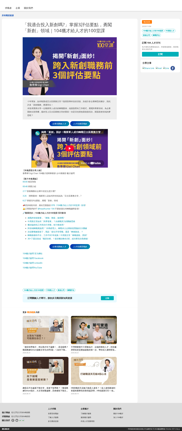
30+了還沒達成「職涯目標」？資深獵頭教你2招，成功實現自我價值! (58, 238)
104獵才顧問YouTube (32, 267)
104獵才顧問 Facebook (33, 258)
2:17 (24, 191)
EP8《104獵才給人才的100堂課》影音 (68, 205)
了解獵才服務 (86, 413)
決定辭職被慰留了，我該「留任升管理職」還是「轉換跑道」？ (55, 231)
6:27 (24, 200)
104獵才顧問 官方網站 (32, 253)
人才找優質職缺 (80, 123)
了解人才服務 (53, 417)
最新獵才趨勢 (86, 417)
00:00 (25, 181)
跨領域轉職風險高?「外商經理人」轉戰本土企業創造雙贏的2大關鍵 (57, 228)
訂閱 (160, 54)
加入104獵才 (118, 417)
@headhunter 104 (46, 208)
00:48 (25, 186)
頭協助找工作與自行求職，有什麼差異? (47, 224)
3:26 (24, 195)
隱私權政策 (5, 429)
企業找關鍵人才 (59, 123)
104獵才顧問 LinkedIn (32, 263)
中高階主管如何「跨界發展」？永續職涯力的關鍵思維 (51, 221)
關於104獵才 (118, 413)
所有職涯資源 (8, 15)
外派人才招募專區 (88, 421)
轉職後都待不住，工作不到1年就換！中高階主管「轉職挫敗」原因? (57, 235)
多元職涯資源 (53, 421)
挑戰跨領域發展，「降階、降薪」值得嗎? (46, 217)
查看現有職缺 (53, 413)
